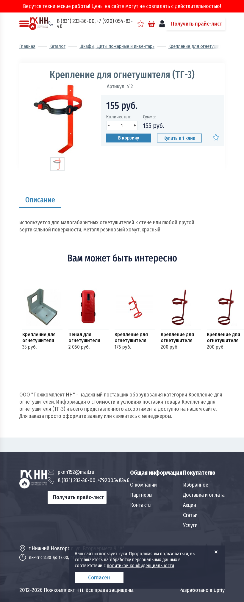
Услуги (190, 525)
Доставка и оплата (204, 495)
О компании (143, 485)
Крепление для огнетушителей (199, 46)
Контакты (140, 505)
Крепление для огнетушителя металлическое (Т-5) (39, 338)
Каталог (57, 46)
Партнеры (141, 495)
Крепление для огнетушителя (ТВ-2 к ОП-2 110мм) (131, 338)
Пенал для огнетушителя (84, 338)
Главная (27, 46)
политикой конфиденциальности (140, 565)
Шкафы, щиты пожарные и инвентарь (116, 46)
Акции (189, 505)
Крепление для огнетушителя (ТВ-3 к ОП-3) (177, 338)
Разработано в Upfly (202, 590)
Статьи (190, 515)
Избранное (195, 485)
